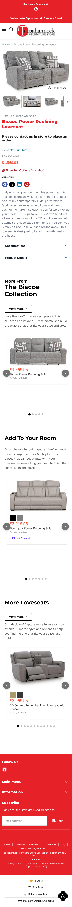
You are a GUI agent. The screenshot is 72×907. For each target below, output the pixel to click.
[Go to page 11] (51, 726)
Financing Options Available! (24, 170)
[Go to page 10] (47, 726)
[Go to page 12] (54, 726)
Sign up (57, 820)
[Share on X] (12, 184)
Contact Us (35, 844)
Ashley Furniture (16, 150)
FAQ (62, 844)
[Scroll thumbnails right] (67, 102)
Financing (51, 844)
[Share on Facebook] (5, 184)
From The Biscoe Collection (19, 115)
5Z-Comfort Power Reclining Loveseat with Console (37, 707)
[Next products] (65, 373)
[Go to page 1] (29, 414)
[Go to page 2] (33, 414)
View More (16, 309)
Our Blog (36, 859)
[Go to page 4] (39, 414)
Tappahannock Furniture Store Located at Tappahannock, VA (34, 854)
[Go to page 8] (41, 726)
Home (6, 44)
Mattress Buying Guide (34, 848)
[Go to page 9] (44, 726)
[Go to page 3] (36, 414)
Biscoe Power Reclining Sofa (28, 374)
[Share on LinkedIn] (19, 184)
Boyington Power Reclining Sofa (30, 528)
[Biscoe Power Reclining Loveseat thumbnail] (11, 101)
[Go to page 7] (46, 579)
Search (6, 844)
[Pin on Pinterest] (27, 184)
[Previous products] (6, 373)
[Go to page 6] (42, 579)
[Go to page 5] (42, 414)
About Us (20, 844)
